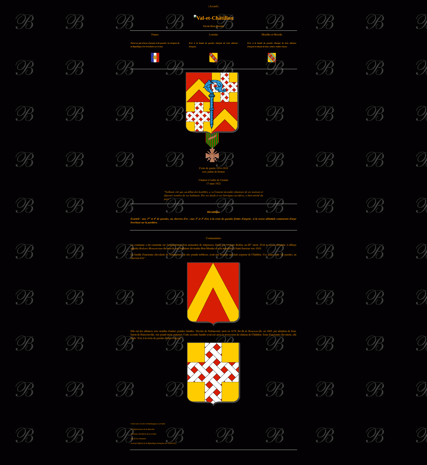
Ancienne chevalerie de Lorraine (143, 433)
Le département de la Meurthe (142, 429)
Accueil (213, 6)
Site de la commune (138, 438)
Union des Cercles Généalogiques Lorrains (148, 423)
